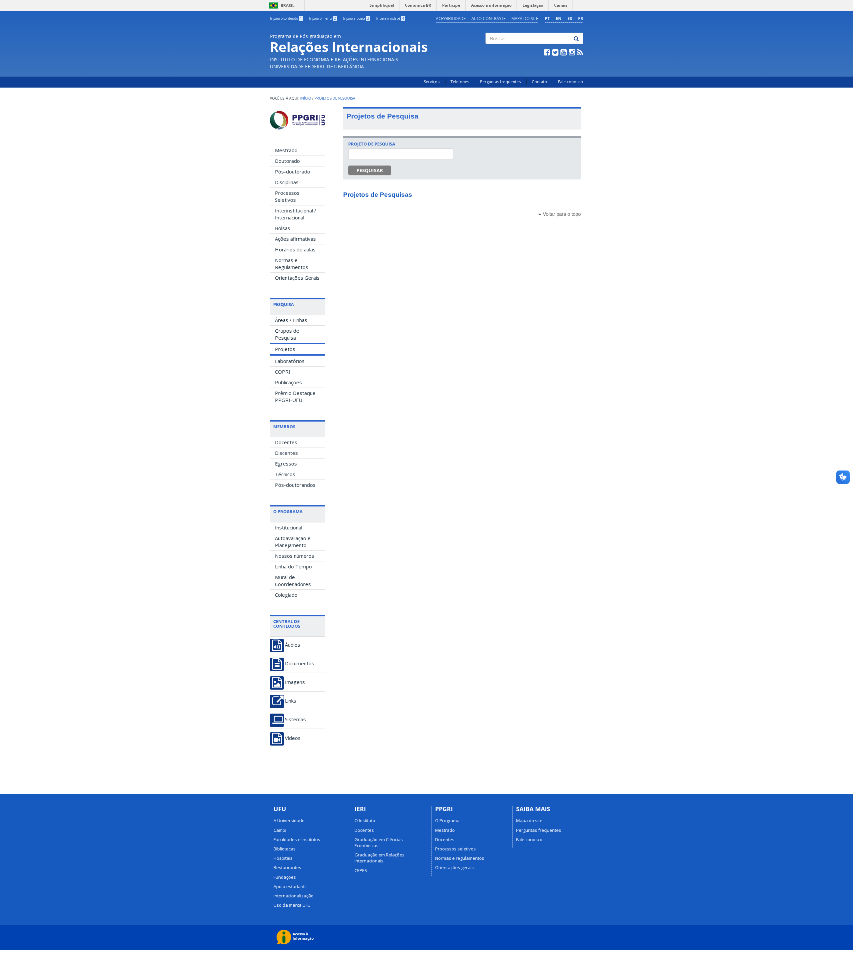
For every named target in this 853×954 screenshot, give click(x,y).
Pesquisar (370, 170)
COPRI (282, 371)
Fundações (285, 877)
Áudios (292, 644)
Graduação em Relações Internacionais (380, 858)
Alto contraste (488, 18)
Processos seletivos (455, 849)
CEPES (361, 870)
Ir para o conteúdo (286, 18)
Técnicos (285, 474)
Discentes (286, 453)
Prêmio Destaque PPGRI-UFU (295, 396)
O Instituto (365, 820)
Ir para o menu (322, 18)
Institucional (288, 527)
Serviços (431, 82)
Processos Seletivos (287, 196)
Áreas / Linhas (291, 320)
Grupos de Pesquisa (287, 334)
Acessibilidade (450, 18)
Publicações (288, 382)
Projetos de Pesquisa (335, 98)
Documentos (299, 663)
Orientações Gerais (297, 277)
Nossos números (294, 555)
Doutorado (287, 161)
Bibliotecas (285, 849)
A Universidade (289, 820)
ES (569, 18)
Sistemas (295, 719)
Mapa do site (524, 18)
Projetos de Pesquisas (377, 194)
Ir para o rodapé (390, 18)
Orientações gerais (454, 867)
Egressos (286, 463)
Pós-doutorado (292, 171)
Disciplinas (287, 182)
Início (305, 98)
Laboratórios (290, 361)
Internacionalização (294, 896)
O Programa (447, 820)
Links (290, 700)
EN (558, 18)
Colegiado (286, 594)
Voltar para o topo (561, 214)
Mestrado (286, 150)
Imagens (295, 682)
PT (547, 18)
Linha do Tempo (293, 566)
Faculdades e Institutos (297, 839)
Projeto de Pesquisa (371, 144)
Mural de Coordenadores (293, 580)
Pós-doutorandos (295, 484)
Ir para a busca (356, 18)
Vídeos (293, 738)
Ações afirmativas (295, 238)
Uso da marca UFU (292, 905)
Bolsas (282, 228)
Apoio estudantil (290, 886)
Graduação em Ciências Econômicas (379, 842)
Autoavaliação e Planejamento (293, 541)
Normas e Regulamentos (291, 263)
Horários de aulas (295, 249)
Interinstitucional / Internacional (295, 214)
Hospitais (283, 858)
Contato (539, 82)
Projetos (285, 349)
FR (580, 18)
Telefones (459, 82)
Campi (280, 830)
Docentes (286, 442)
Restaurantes (287, 867)
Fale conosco (570, 82)
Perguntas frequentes (500, 82)
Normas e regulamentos (459, 858)
